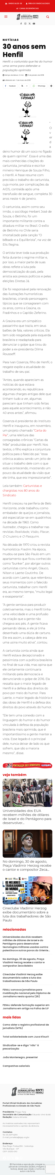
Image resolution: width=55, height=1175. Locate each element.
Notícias (11, 40)
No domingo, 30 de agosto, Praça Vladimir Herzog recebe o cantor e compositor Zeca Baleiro (24, 962)
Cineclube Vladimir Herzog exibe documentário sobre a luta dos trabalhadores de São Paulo (27, 914)
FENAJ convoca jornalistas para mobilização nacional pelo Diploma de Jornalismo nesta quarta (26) (26, 993)
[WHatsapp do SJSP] (21, 28)
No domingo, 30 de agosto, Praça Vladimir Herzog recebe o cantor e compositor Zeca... (27, 865)
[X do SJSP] (13, 28)
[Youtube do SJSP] (17, 28)
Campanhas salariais (16, 1066)
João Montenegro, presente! (20, 1057)
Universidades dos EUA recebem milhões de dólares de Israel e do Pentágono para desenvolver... (27, 817)
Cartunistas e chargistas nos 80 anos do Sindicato (22, 490)
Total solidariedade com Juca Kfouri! (26, 1036)
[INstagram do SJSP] (9, 28)
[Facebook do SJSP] (5, 28)
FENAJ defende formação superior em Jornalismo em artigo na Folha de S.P (26, 1006)
